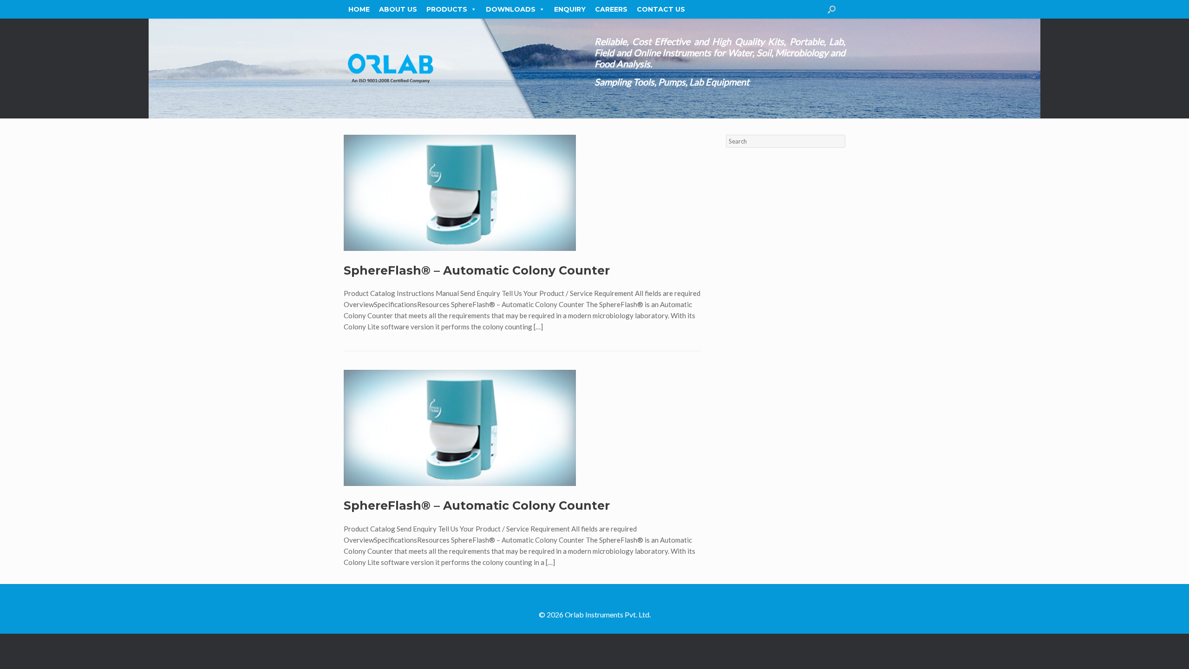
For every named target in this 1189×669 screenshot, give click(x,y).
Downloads (511, 9)
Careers (611, 9)
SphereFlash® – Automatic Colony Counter (477, 270)
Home (359, 9)
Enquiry (570, 9)
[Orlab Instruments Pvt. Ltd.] (390, 68)
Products (446, 9)
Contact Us (661, 9)
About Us (398, 9)
